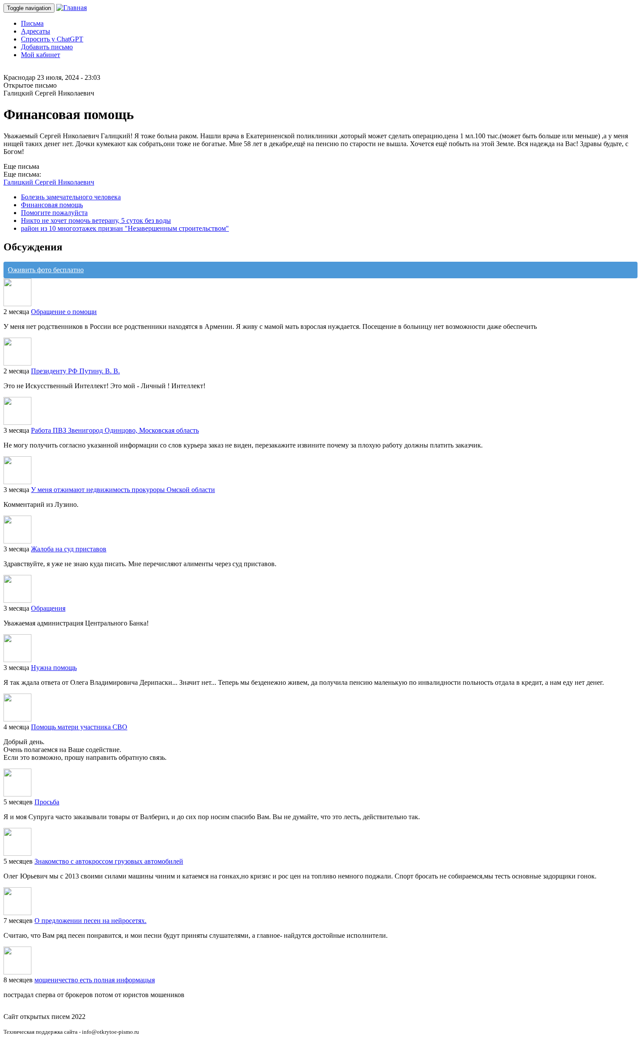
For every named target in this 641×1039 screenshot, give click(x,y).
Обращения (48, 608)
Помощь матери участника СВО (79, 727)
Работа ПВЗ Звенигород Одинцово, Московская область (115, 430)
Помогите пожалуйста (54, 212)
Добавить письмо (47, 47)
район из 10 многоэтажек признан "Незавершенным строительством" (125, 228)
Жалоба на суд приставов (68, 549)
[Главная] (71, 7)
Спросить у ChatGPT (52, 39)
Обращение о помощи (64, 311)
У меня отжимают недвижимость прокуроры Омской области (123, 489)
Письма (32, 23)
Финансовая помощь (52, 204)
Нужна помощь (54, 667)
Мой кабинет (40, 54)
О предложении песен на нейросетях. (90, 920)
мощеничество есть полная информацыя (94, 980)
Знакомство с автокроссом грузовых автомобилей (108, 861)
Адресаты (35, 31)
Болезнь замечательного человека (71, 197)
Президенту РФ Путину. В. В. (75, 371)
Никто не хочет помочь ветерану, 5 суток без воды (96, 220)
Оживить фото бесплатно (46, 269)
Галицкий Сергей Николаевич (48, 182)
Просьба (46, 802)
